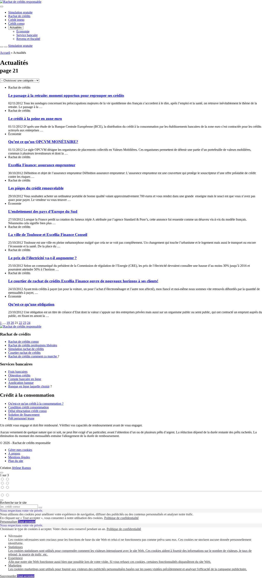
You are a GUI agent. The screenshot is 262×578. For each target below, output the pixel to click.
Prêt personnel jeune (21, 418)
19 (8, 322)
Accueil (5, 52)
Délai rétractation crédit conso (27, 411)
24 (28, 322)
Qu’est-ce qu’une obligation (31, 304)
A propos (14, 453)
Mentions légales (19, 457)
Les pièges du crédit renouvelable (35, 188)
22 (20, 322)
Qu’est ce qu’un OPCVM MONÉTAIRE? (43, 142)
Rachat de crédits (19, 16)
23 (24, 322)
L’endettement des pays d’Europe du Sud (42, 211)
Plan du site (15, 461)
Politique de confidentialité (121, 518)
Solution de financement (24, 414)
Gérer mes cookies (20, 450)
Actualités (16, 27)
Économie (22, 31)
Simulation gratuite (20, 12)
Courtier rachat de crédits (24, 352)
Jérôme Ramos (21, 468)
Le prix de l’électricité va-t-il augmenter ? (42, 258)
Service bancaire (27, 35)
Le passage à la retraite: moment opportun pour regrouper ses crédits (66, 95)
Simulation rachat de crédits (26, 349)
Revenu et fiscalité (28, 39)
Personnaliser (9, 521)
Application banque (21, 382)
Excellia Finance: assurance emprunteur (41, 165)
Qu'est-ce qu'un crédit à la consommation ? (35, 403)
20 (12, 322)
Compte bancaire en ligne (24, 379)
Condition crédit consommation (28, 407)
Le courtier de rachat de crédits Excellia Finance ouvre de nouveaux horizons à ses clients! (83, 281)
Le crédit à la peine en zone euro (35, 118)
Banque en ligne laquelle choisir (29, 386)
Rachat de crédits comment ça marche (33, 356)
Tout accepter (26, 521)
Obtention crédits (19, 375)
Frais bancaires (17, 371)
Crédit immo (16, 19)
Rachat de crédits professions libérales (32, 345)
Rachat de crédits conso (23, 341)
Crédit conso (16, 23)
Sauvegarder (8, 576)
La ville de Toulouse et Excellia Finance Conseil (47, 234)
